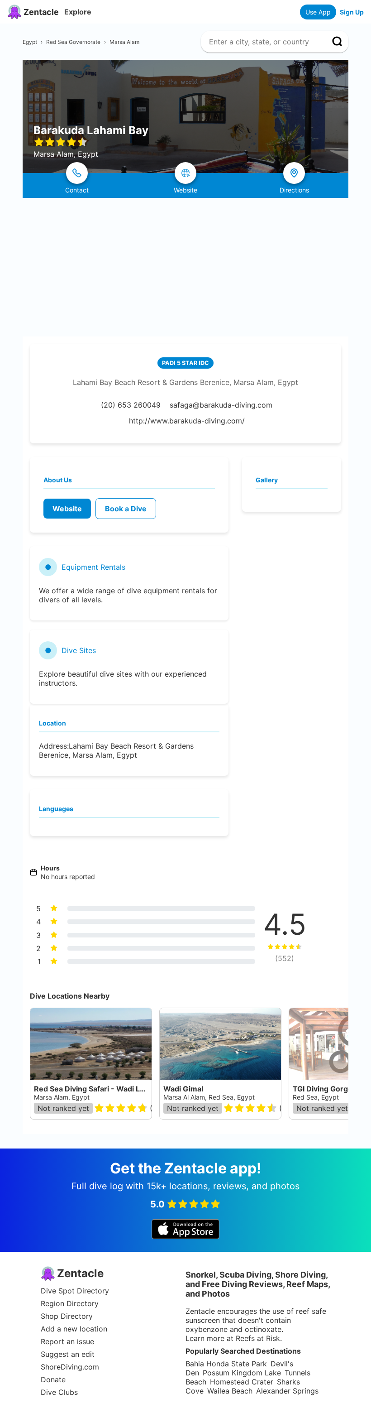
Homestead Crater (241, 1381)
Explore (77, 11)
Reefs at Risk (258, 1338)
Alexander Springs (287, 1390)
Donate (53, 1379)
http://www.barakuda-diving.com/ (187, 420)
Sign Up (352, 12)
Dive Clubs (59, 1392)
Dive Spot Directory (75, 1290)
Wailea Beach (229, 1390)
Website (67, 508)
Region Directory (70, 1303)
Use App (318, 12)
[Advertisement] (185, 265)
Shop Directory (67, 1316)
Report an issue (67, 1341)
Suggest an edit (68, 1354)
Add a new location (74, 1328)
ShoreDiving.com (70, 1366)
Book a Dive (126, 508)
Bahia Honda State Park (226, 1363)
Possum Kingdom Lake (242, 1372)
